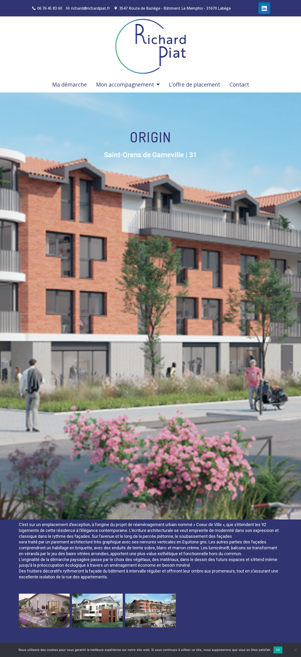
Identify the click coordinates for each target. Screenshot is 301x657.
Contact (239, 84)
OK (278, 650)
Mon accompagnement (125, 84)
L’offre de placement (194, 84)
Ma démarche (69, 84)
